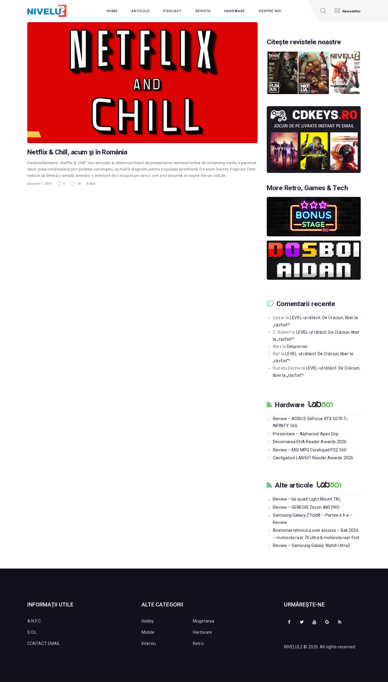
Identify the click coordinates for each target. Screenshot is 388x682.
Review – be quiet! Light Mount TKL (306, 499)
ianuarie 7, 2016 (39, 184)
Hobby (148, 621)
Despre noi (297, 346)
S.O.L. (32, 632)
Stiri (33, 134)
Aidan (90, 184)
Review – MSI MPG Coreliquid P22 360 (309, 449)
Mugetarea (203, 621)
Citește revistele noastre (304, 42)
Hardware (289, 405)
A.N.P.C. (34, 621)
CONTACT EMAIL (43, 643)
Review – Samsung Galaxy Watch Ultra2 (311, 545)
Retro (198, 643)
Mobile (148, 632)
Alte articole (294, 485)
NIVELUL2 (293, 646)
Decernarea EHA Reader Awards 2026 (309, 441)
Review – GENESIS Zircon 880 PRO (306, 507)
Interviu (149, 643)
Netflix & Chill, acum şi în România (77, 152)
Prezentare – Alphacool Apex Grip (306, 433)
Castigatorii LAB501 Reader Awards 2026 (313, 457)
